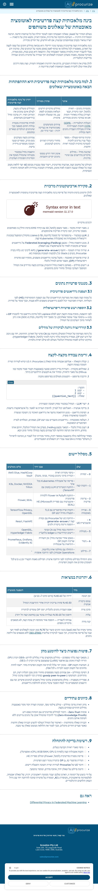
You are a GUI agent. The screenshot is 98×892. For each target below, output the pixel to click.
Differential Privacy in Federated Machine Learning (58, 802)
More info (86, 872)
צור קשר (61, 835)
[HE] (4, 4)
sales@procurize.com (49, 857)
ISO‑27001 (35, 632)
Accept (49, 877)
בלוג (87, 11)
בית (93, 11)
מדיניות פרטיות (40, 835)
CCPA (87, 126)
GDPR (67, 122)
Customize (69, 884)
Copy (11, 382)
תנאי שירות (51, 835)
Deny (28, 884)
